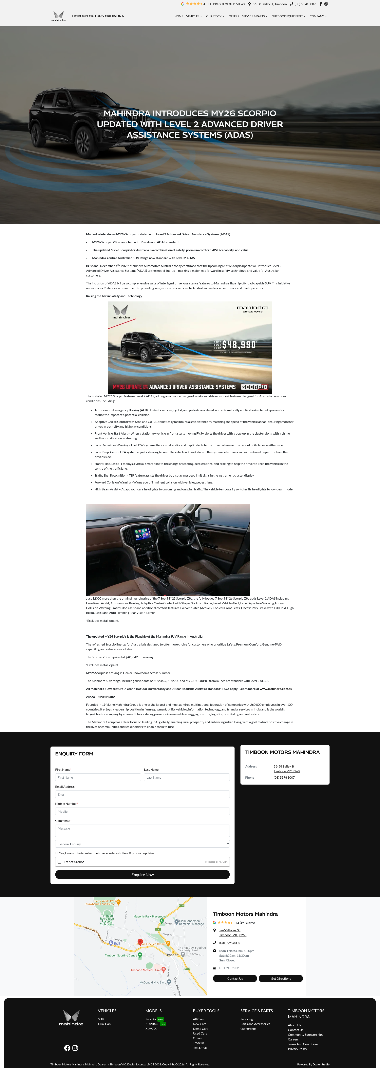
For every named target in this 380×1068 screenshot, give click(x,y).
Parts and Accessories (255, 1024)
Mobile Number (66, 803)
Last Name (152, 769)
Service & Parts (253, 16)
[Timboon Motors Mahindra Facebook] (321, 4)
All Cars (198, 1019)
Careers (293, 1039)
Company (317, 16)
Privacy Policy (297, 1049)
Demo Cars (200, 1028)
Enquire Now (142, 874)
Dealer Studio (321, 1064)
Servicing (246, 1019)
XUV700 (151, 1028)
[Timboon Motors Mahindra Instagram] (327, 4)
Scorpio (150, 1019)
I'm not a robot (74, 862)
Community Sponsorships (305, 1034)
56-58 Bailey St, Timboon (270, 4)
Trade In (198, 1043)
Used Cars (200, 1033)
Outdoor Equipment (287, 16)
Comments (63, 820)
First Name (63, 769)
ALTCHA (223, 861)
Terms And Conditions (303, 1044)
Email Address (65, 786)
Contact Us (235, 978)
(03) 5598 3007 (305, 4)
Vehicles (192, 16)
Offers (234, 16)
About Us (294, 1025)
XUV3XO (151, 1024)
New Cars (199, 1024)
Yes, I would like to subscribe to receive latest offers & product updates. (107, 853)
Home (179, 16)
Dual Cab (104, 1024)
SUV (101, 1019)
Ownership (248, 1028)
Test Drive (200, 1047)
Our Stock (214, 16)
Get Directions (281, 978)
